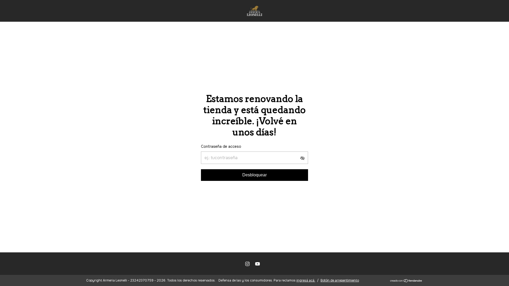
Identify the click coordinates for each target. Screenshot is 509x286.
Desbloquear (254, 175)
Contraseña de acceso (221, 146)
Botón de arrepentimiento (340, 280)
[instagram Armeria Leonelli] (247, 263)
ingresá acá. (305, 280)
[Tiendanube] (406, 281)
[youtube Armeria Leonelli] (257, 263)
